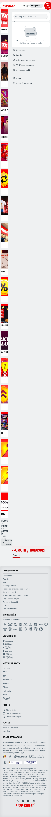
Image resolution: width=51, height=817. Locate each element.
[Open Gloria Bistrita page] (10, 629)
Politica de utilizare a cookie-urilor (16, 589)
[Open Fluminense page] (5, 629)
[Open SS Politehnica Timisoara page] (25, 629)
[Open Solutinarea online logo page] (30, 762)
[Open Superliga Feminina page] (30, 624)
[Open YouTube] (28, 801)
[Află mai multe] (27, 5)
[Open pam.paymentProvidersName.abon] (5, 687)
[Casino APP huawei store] (25, 657)
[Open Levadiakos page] (35, 629)
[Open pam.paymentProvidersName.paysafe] (7, 679)
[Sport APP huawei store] (25, 654)
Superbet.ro (7, 768)
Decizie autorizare (10, 609)
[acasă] (9, 6)
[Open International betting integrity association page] (36, 757)
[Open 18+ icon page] (10, 757)
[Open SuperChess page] (15, 629)
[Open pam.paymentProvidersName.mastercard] (4, 676)
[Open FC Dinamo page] (15, 624)
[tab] (16, 555)
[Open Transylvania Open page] (25, 624)
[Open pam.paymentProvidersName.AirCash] (7, 691)
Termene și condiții (10, 602)
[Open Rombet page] (20, 757)
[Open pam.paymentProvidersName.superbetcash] (6, 698)
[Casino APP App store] (25, 651)
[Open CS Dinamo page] (35, 624)
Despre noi (7, 576)
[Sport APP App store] (25, 647)
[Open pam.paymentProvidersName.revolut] (6, 683)
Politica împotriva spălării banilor (15, 595)
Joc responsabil (9, 592)
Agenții (6, 579)
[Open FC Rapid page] (10, 624)
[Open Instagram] (33, 801)
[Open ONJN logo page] (5, 757)
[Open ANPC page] (15, 762)
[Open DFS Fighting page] (41, 624)
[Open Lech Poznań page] (20, 629)
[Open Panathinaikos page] (41, 629)
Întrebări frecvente (10, 728)
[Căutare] (24, 5)
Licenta (6, 605)
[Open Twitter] (17, 801)
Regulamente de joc (11, 599)
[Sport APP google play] (25, 641)
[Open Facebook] (23, 801)
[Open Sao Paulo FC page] (46, 624)
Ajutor (5, 582)
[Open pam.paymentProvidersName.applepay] (5, 694)
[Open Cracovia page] (20, 624)
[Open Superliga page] (5, 624)
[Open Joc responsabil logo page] (5, 762)
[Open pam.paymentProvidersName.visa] (5, 672)
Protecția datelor (9, 586)
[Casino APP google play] (25, 644)
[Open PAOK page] (30, 629)
